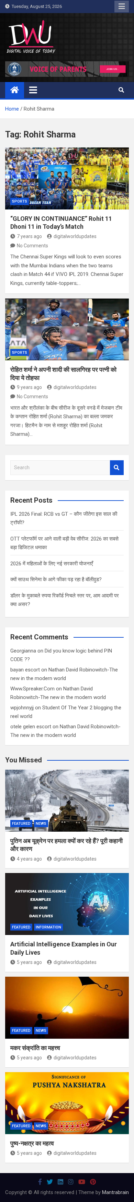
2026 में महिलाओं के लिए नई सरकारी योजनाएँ (51, 564)
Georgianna (23, 651)
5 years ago (29, 962)
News (41, 823)
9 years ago (29, 387)
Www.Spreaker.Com (32, 689)
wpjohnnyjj (22, 708)
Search (117, 467)
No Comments (32, 245)
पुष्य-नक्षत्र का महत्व (32, 1143)
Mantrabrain (115, 1192)
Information (48, 927)
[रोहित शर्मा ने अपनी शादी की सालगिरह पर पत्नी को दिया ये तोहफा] (67, 329)
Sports (19, 201)
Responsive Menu (121, 6)
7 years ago (29, 236)
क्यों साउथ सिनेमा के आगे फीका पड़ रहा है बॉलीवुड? (56, 579)
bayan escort (25, 670)
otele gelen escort (30, 726)
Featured (21, 823)
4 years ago (29, 859)
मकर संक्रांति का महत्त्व (35, 1047)
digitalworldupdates (75, 236)
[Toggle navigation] (33, 90)
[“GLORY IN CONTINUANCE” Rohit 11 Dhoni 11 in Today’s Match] (67, 178)
